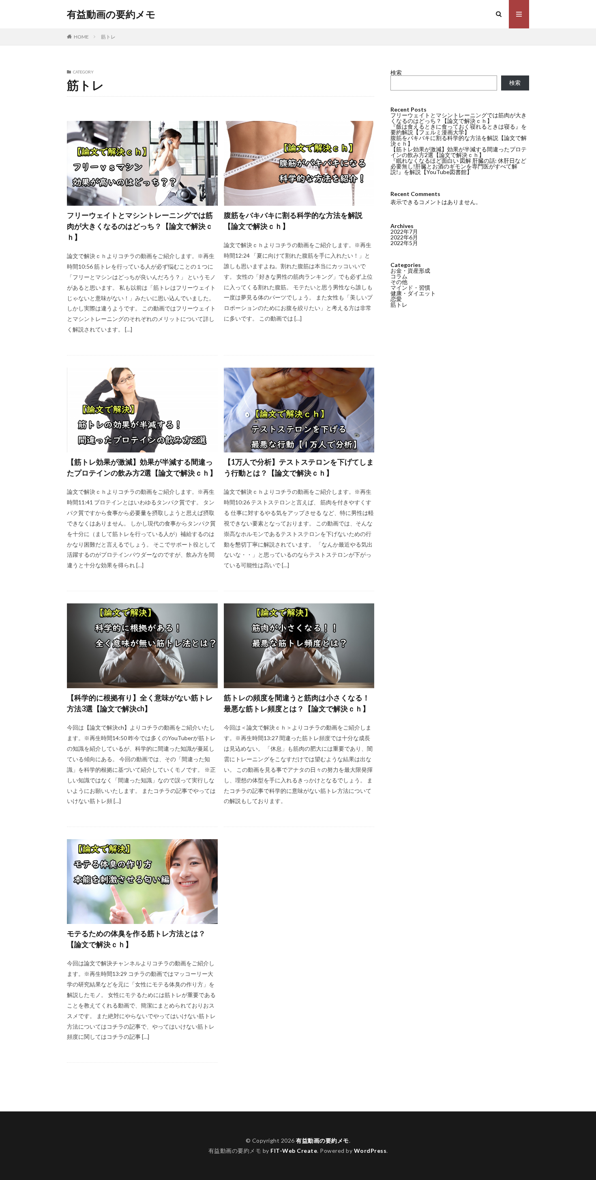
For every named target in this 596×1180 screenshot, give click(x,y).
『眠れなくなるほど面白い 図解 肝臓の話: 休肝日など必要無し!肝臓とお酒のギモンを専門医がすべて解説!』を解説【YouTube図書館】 (458, 166)
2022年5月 (404, 242)
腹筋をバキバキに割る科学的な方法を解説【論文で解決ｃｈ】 (293, 220)
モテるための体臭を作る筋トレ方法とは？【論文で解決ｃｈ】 (136, 939)
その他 (398, 281)
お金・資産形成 (410, 270)
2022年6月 (404, 237)
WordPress (370, 1150)
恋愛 (396, 298)
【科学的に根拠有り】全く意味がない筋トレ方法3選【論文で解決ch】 (140, 703)
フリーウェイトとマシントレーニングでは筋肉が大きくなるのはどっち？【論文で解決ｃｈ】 (140, 226)
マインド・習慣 (410, 287)
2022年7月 (404, 231)
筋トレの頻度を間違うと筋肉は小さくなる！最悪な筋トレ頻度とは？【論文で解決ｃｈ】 (297, 703)
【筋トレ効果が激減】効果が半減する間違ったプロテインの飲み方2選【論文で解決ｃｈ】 (142, 467)
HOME (81, 37)
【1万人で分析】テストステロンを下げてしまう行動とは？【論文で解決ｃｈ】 (299, 467)
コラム (398, 276)
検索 (396, 72)
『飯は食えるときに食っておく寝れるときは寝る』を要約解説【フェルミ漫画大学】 (458, 129)
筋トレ (108, 37)
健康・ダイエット (413, 293)
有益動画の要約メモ (111, 14)
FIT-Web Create (293, 1150)
